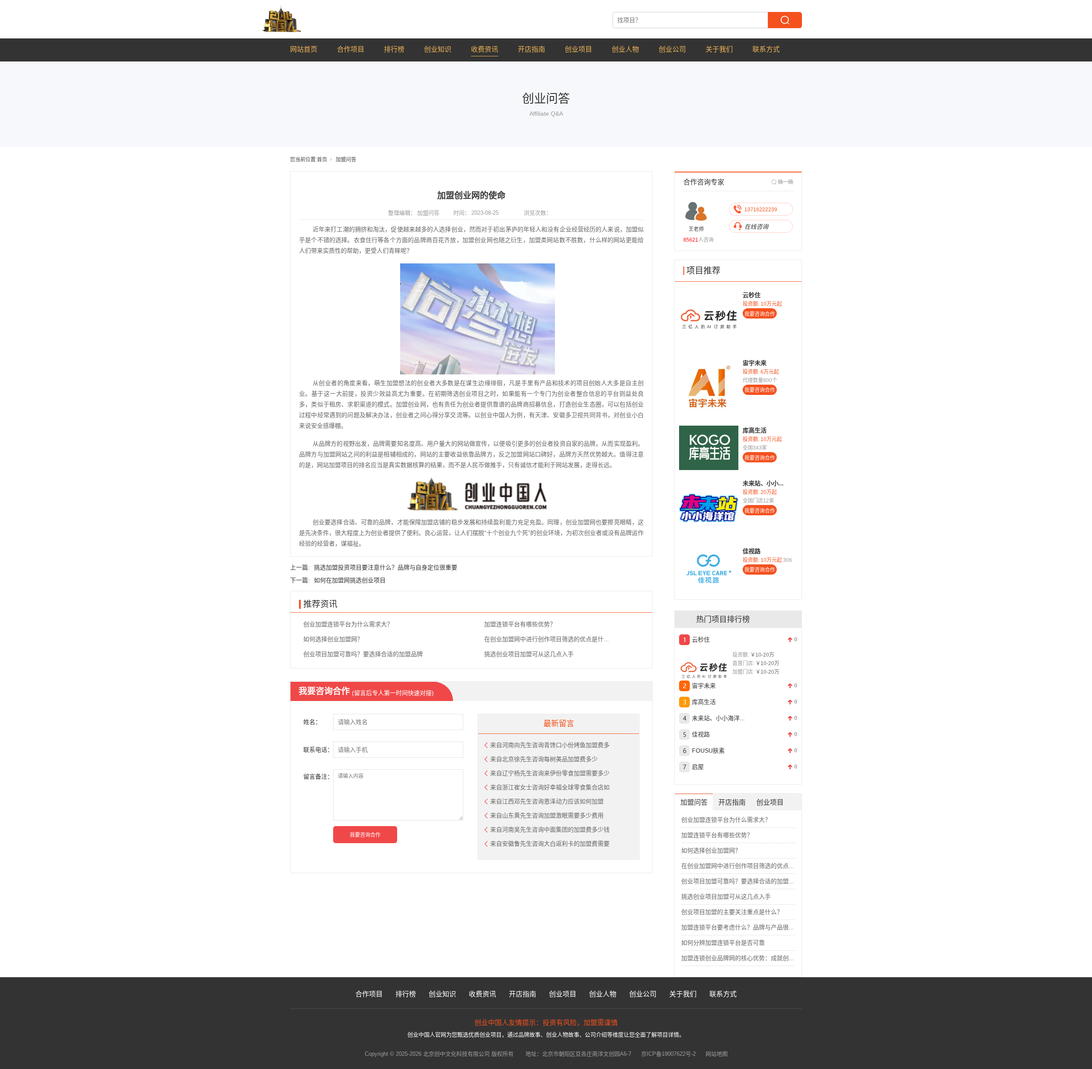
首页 (322, 160)
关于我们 (719, 49)
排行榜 (394, 49)
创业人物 (625, 49)
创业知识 (437, 49)
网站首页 (303, 49)
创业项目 (578, 49)
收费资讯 (484, 49)
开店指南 (531, 49)
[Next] (783, 182)
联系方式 (766, 49)
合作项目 (350, 49)
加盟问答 (346, 160)
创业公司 (672, 49)
